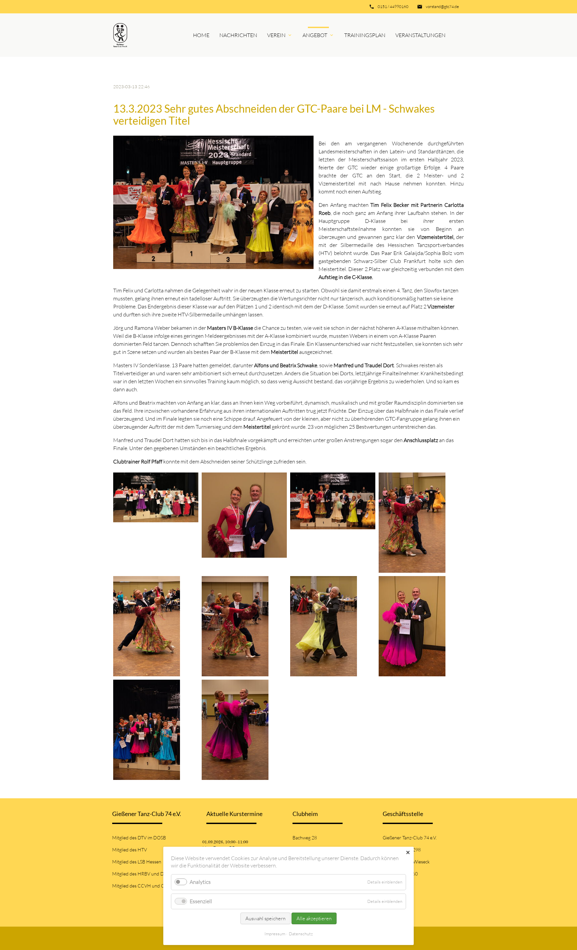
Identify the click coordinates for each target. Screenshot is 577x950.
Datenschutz (301, 933)
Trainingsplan (364, 35)
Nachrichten (238, 35)
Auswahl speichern (265, 918)
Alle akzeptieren (314, 918)
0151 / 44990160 (393, 6)
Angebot (315, 35)
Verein (276, 35)
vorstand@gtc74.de (442, 6)
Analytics (200, 881)
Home (201, 35)
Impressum (274, 933)
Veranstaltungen (420, 35)
